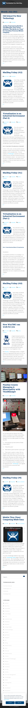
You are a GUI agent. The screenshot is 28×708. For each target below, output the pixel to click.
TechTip (6, 672)
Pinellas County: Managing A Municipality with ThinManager (11, 388)
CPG (6, 616)
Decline (19, 702)
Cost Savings (8, 613)
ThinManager (11, 153)
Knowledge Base (7, 594)
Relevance (7, 664)
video (6, 685)
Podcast (6, 656)
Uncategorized (8, 682)
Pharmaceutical (8, 653)
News (6, 648)
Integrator (7, 637)
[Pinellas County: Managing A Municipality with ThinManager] (14, 375)
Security (6, 669)
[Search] (24, 576)
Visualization (7, 690)
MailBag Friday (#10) (12, 283)
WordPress (16, 706)
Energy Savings (8, 627)
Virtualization (8, 688)
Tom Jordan (13, 22)
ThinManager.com (7, 588)
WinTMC (7, 351)
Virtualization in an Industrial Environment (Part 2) (14, 115)
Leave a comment (20, 481)
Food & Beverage (9, 629)
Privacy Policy (6, 699)
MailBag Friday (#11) (12, 172)
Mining (6, 643)
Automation (7, 608)
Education (7, 624)
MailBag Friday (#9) (12, 477)
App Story (7, 605)
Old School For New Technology (12, 17)
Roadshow (7, 666)
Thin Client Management (10, 674)
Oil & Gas (7, 650)
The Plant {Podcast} (7, 586)
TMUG (6, 680)
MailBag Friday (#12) (12, 72)
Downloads (5, 591)
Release (6, 661)
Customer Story (8, 619)
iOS (5, 640)
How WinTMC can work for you (11, 325)
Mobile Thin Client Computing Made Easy (13, 518)
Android (6, 603)
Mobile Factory (8, 645)
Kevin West (13, 395)
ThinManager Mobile (11, 557)
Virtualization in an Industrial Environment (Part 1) (14, 216)
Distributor (7, 621)
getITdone (7, 635)
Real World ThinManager (10, 658)
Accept (10, 702)
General (6, 632)
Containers (7, 611)
